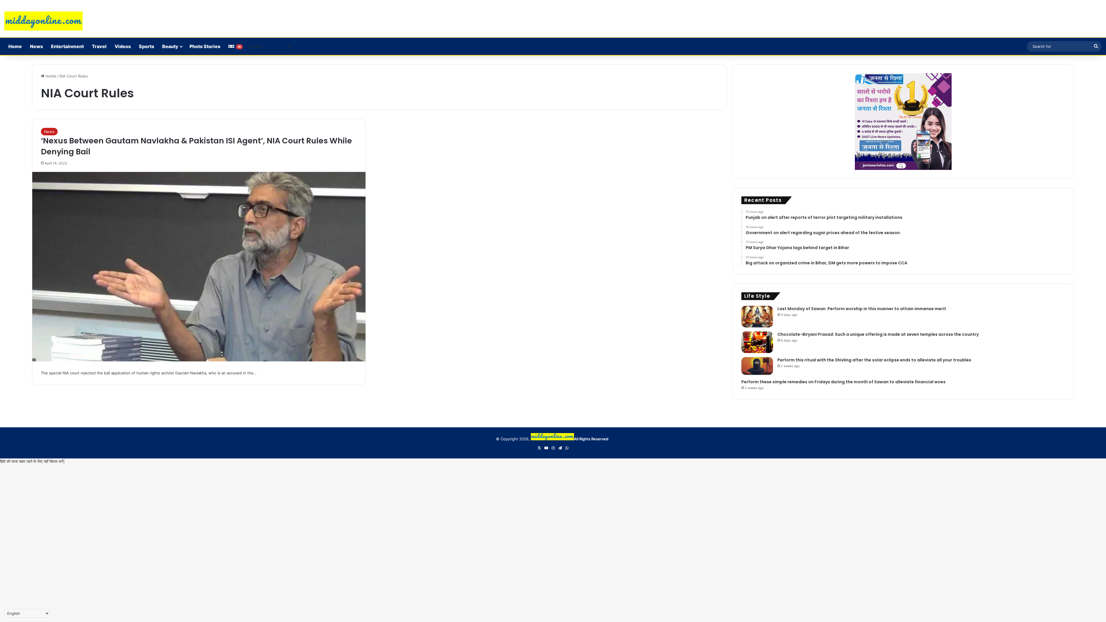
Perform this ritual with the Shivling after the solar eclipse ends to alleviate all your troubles (874, 360)
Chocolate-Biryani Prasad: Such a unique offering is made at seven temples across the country (878, 334)
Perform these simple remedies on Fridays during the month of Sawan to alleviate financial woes (843, 382)
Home (15, 46)
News (36, 46)
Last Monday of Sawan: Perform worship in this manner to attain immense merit (861, 309)
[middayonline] (43, 21)
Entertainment (67, 46)
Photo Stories (205, 46)
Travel (99, 46)
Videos (123, 46)
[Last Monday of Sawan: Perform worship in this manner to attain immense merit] (757, 316)
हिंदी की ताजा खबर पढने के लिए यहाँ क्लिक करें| (32, 461)
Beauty (170, 46)
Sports (146, 46)
